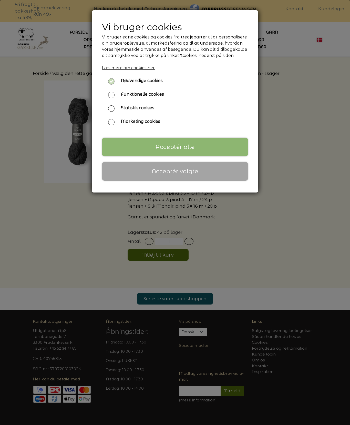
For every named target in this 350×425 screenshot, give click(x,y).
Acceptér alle (175, 146)
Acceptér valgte (175, 171)
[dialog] (175, 212)
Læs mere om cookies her (128, 67)
